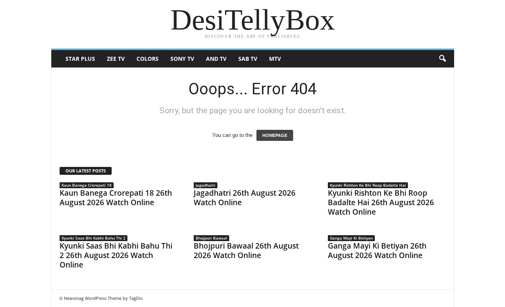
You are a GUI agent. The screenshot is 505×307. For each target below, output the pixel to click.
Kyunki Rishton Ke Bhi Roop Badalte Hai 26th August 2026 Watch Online (381, 202)
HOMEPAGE (274, 135)
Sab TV (247, 58)
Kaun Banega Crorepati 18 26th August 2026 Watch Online (116, 198)
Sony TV (182, 58)
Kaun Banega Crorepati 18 (87, 185)
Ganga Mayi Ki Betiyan (351, 238)
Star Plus (80, 58)
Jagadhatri (205, 185)
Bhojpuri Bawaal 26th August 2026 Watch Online (246, 250)
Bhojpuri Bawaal (211, 238)
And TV (216, 58)
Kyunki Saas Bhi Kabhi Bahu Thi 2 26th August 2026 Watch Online (116, 255)
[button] (442, 58)
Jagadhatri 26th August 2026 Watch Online (245, 198)
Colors (148, 58)
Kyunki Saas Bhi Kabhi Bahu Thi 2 (93, 238)
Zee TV (116, 58)
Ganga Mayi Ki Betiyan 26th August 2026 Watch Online (377, 250)
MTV (275, 58)
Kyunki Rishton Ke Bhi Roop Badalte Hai (368, 185)
